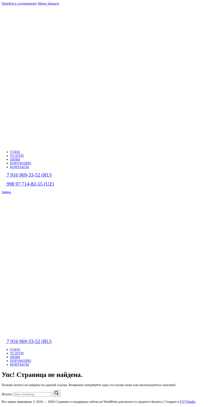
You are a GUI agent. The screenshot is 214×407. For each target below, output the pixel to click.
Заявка (6, 192)
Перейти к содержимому (19, 3)
